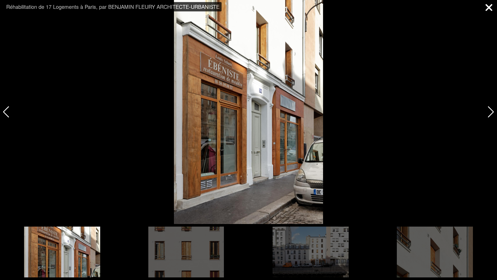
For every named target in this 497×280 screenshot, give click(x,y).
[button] (490, 112)
